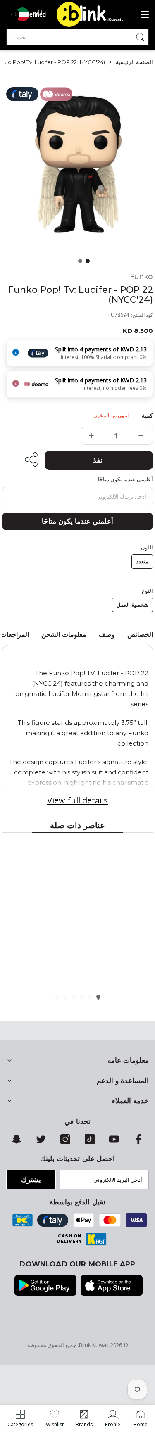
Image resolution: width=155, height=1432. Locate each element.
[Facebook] (138, 1142)
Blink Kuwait (94, 1345)
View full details (77, 800)
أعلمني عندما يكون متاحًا (77, 521)
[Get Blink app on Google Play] (45, 1286)
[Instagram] (65, 1142)
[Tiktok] (90, 1142)
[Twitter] (41, 1142)
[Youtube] (114, 1142)
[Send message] (140, 37)
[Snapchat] (16, 1142)
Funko (141, 276)
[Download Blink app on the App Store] (112, 1286)
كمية (147, 415)
